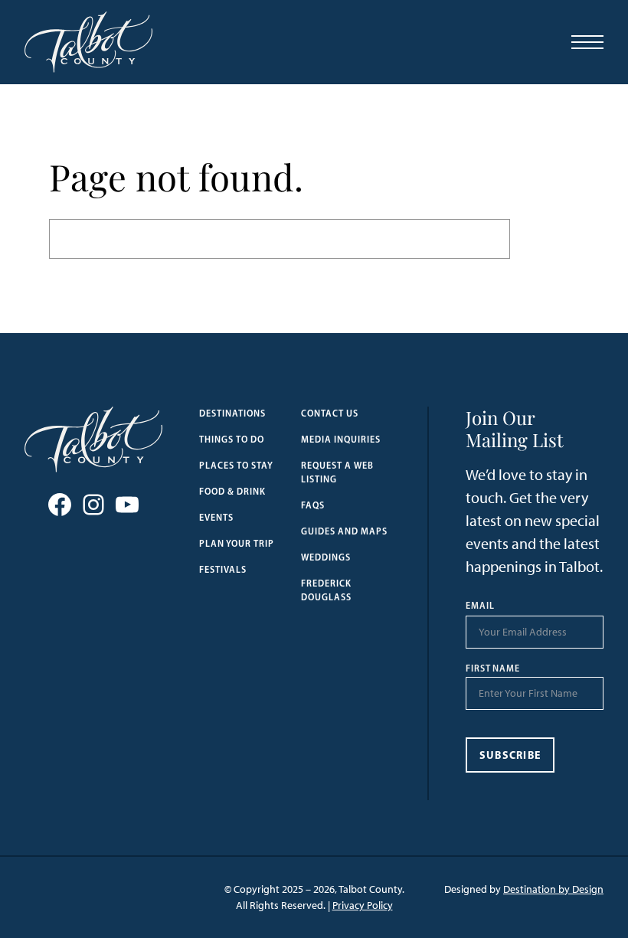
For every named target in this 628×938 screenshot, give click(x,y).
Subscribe (510, 755)
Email (480, 605)
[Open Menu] (587, 42)
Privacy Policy (362, 905)
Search (544, 238)
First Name (493, 668)
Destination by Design (553, 889)
